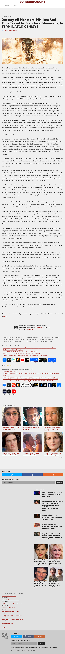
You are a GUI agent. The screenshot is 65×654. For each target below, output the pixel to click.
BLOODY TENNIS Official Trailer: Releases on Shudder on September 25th (52, 526)
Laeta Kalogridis (8, 339)
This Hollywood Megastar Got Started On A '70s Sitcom (40, 584)
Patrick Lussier (19, 339)
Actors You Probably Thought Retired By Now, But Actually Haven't (41, 562)
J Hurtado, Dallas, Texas (8, 607)
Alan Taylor (55, 337)
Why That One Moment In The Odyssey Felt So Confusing (54, 584)
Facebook (28, 636)
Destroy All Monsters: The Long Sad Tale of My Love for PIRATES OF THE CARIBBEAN (28, 381)
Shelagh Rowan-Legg (7, 623)
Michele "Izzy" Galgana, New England (12, 615)
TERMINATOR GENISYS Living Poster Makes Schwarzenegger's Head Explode (25, 355)
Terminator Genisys (32, 337)
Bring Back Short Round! (10, 371)
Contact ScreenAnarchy (31, 647)
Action (36, 341)
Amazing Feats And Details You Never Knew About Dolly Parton (55, 562)
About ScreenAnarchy (17, 647)
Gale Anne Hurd (31, 339)
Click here (39, 327)
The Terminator (45, 337)
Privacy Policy (43, 647)
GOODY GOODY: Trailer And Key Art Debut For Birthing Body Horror (52, 494)
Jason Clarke (7, 341)
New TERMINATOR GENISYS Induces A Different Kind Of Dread (21, 354)
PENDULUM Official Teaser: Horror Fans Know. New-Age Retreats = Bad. (52, 517)
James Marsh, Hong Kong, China (10, 611)
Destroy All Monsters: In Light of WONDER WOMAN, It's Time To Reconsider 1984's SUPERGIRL (30, 379)
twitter (5, 316)
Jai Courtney (27, 341)
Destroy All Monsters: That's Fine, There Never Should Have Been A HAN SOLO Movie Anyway (30, 377)
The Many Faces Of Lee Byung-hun (13, 350)
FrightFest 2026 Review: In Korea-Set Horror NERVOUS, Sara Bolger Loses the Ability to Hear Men (52, 536)
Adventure (44, 341)
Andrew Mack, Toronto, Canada (10, 600)
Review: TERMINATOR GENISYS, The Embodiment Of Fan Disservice (22, 352)
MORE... (4, 627)
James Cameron (8, 337)
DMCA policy (30, 329)
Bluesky (17, 636)
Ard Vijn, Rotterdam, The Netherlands (12, 603)
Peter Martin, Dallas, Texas (9, 596)
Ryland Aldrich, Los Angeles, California (12, 619)
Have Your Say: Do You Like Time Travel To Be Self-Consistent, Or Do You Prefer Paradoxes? (29, 348)
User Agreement (53, 647)
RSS (41, 636)
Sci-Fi (51, 341)
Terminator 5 (19, 337)
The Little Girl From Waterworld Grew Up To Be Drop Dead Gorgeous (53, 429)
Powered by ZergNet (59, 457)
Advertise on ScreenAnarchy (20, 649)
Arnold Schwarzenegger (46, 339)
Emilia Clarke (17, 341)
